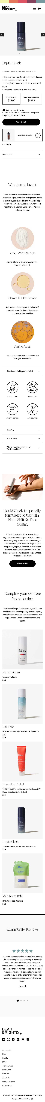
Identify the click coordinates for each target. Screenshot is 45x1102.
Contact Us (6, 1050)
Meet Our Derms (8, 1082)
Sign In (5, 1058)
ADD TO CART (21, 122)
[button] (39, 8)
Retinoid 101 (7, 1086)
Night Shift (6, 1070)
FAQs (4, 1062)
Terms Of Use (7, 1066)
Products (5, 1074)
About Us (6, 1078)
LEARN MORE (22, 564)
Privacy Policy (37, 1095)
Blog (4, 1054)
